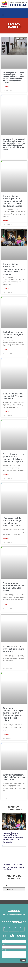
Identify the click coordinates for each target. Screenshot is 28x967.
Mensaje (4, 950)
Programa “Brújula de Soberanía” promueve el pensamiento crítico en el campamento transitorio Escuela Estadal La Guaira (12, 200)
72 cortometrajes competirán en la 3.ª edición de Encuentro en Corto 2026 (14, 777)
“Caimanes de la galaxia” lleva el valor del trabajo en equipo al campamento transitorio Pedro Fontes (13, 522)
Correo (3, 944)
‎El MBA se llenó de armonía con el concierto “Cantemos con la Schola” (13, 396)
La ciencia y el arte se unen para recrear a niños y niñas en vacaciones (13, 334)
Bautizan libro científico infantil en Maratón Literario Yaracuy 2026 (13, 649)
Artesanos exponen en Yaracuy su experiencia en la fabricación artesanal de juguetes (13, 586)
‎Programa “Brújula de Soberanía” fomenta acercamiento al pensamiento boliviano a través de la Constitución (14, 269)
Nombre (4, 939)
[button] (3, 15)
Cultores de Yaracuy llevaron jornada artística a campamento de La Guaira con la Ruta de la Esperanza (13, 458)
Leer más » (6, 86)
